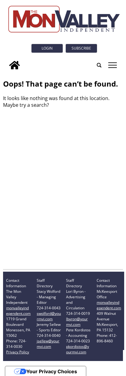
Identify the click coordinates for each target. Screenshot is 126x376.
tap (112, 65)
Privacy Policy (17, 352)
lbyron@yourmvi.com (77, 321)
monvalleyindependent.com (18, 310)
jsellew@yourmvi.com (48, 343)
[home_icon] (14, 65)
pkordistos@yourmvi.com (77, 349)
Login (47, 48)
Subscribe (81, 48)
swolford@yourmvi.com (49, 316)
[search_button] (99, 65)
